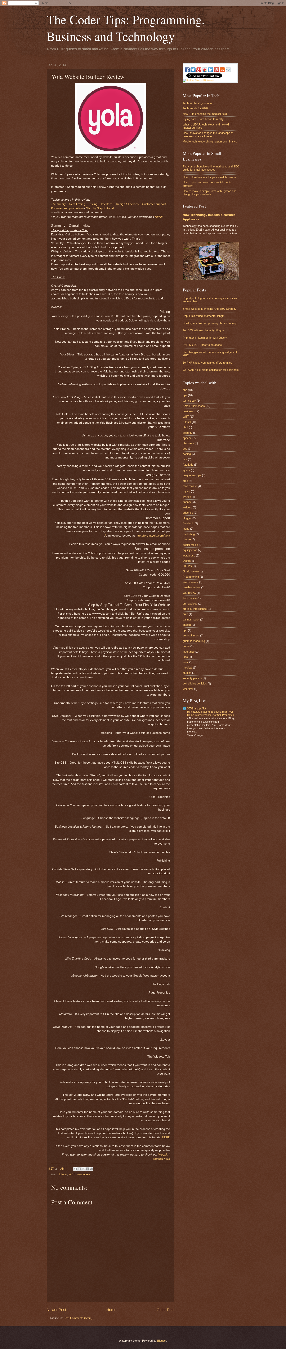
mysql (186, 491)
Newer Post (56, 1310)
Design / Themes (127, 204)
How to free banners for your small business (209, 177)
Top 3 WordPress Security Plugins (203, 330)
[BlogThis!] (79, 1169)
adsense (188, 512)
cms (185, 480)
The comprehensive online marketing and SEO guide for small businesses (211, 168)
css (185, 459)
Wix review (189, 592)
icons (186, 528)
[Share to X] (83, 1169)
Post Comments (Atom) (78, 1318)
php (185, 390)
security (187, 432)
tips (185, 395)
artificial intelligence (195, 608)
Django (187, 560)
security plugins (192, 678)
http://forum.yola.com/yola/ (137, 535)
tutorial (63, 1174)
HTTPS (187, 566)
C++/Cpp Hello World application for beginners (211, 369)
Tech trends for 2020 (195, 108)
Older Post (165, 1310)
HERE (159, 216)
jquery (186, 470)
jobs (185, 656)
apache (187, 438)
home (186, 646)
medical (187, 667)
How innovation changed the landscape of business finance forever (208, 134)
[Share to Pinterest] (91, 1169)
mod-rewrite (190, 486)
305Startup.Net (196, 708)
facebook (188, 523)
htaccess (188, 443)
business (188, 411)
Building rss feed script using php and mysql (210, 323)
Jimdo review (191, 571)
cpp (185, 630)
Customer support (154, 204)
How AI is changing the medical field (205, 113)
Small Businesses (194, 405)
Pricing (93, 204)
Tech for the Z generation (198, 103)
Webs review (190, 582)
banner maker (191, 619)
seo (185, 448)
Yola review (83, 1174)
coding (187, 454)
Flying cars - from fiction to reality (203, 119)
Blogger (161, 1340)
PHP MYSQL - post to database (202, 344)
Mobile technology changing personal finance (210, 141)
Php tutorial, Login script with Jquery (205, 337)
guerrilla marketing (194, 641)
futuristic (188, 464)
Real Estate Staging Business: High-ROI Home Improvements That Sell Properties (210, 713)
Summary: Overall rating (69, 204)
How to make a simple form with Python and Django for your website (209, 192)
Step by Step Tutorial (100, 208)
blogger (187, 518)
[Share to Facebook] (87, 1169)
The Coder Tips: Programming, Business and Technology (126, 27)
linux (185, 662)
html (185, 427)
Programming (191, 576)
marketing (189, 534)
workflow (188, 689)
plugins (187, 672)
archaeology (190, 603)
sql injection (190, 550)
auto (185, 614)
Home (111, 1310)
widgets (187, 507)
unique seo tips (192, 475)
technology (189, 400)
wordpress (189, 555)
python (187, 496)
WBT (72, 1174)
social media (190, 544)
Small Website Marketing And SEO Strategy (209, 308)
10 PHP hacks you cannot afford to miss (207, 362)
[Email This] (75, 1169)
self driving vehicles (195, 683)
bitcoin (187, 624)
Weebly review (191, 587)
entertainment (191, 635)
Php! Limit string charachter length (203, 315)
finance (187, 502)
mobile (187, 539)
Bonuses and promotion (67, 208)
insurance (189, 651)
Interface (107, 204)
